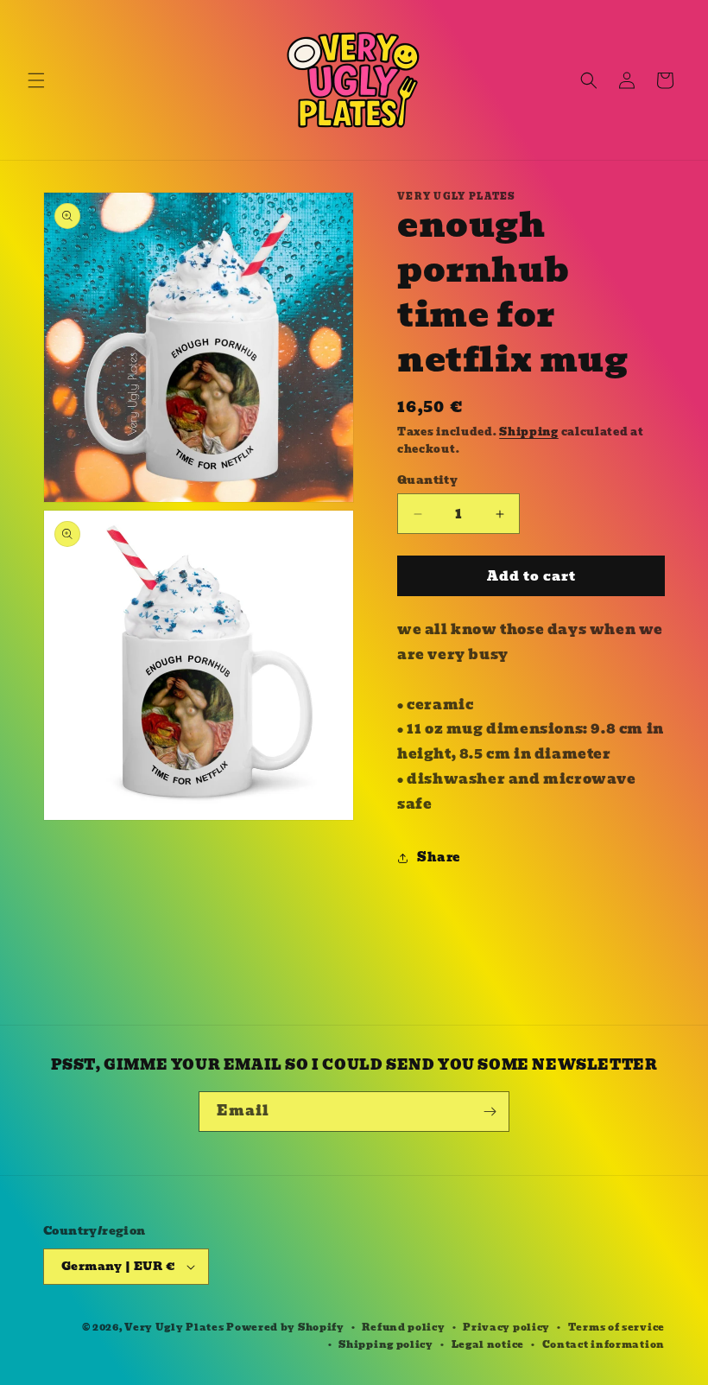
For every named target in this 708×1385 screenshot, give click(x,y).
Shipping (529, 431)
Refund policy (403, 1327)
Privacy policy (506, 1327)
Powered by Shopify (285, 1327)
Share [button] (438, 857)
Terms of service (616, 1327)
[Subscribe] (490, 1111)
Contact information (603, 1344)
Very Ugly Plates (174, 1327)
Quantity (427, 480)
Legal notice (488, 1344)
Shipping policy (385, 1344)
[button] (36, 80)
